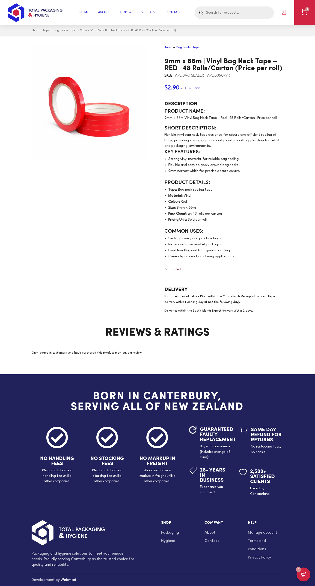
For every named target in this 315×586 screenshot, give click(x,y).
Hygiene (168, 541)
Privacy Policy (259, 557)
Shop (123, 12)
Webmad (68, 580)
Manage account (262, 533)
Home (84, 12)
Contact (172, 12)
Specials (148, 12)
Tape (46, 30)
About (103, 12)
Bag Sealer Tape (65, 30)
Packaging (170, 533)
